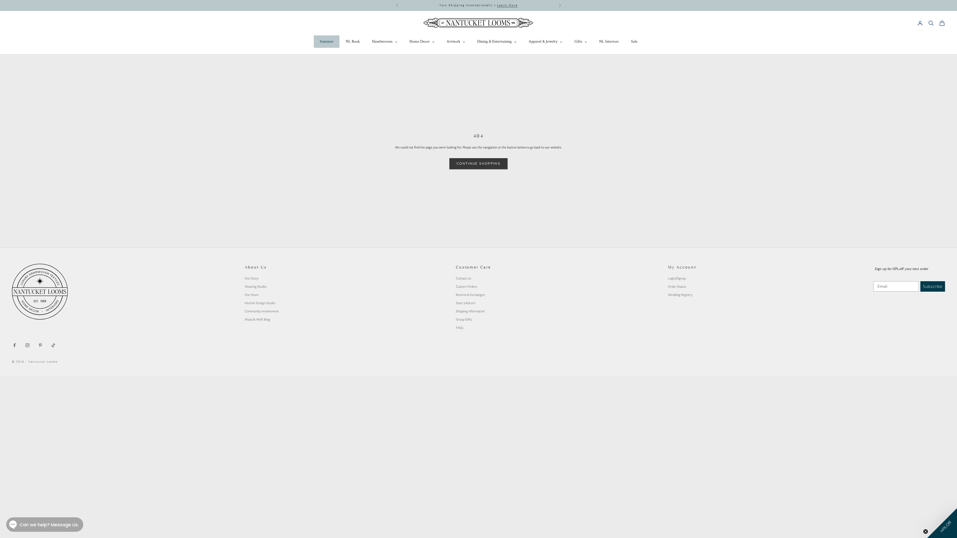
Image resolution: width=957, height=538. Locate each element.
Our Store (252, 294)
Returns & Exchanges (470, 294)
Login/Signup (677, 278)
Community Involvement (262, 311)
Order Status (677, 286)
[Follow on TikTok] (53, 345)
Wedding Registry (680, 294)
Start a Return (465, 303)
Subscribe (933, 286)
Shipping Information (470, 311)
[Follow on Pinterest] (40, 345)
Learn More (507, 5)
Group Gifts (464, 319)
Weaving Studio (255, 286)
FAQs (459, 327)
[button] (942, 523)
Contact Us (463, 278)
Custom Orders (466, 286)
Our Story (251, 278)
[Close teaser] (925, 531)
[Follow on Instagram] (27, 345)
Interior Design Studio (260, 303)
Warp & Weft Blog (257, 319)
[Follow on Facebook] (14, 345)
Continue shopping (478, 163)
